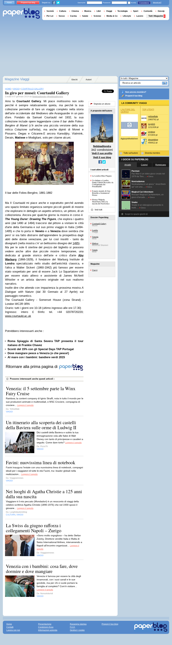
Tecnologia (122, 11)
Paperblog (21, 13)
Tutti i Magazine (155, 16)
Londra (95, 230)
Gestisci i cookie (77, 630)
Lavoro (139, 16)
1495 (76, 243)
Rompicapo (160, 165)
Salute (85, 16)
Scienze (97, 16)
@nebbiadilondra (55, 96)
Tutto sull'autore (130, 153)
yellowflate (153, 116)
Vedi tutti (98, 210)
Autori (89, 79)
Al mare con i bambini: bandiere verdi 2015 (36, 357)
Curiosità (148, 11)
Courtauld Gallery (99, 223)
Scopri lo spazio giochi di (136, 214)
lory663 (151, 124)
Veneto (95, 249)
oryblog (151, 132)
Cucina (73, 16)
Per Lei (50, 16)
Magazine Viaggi (17, 79)
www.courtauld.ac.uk (18, 316)
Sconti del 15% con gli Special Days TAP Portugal (41, 349)
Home (9, 3)
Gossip (161, 11)
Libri (99, 11)
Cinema (75, 11)
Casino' (144, 165)
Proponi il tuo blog (133, 96)
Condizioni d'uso (45, 627)
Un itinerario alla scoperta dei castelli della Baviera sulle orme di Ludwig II (41, 425)
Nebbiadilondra (39, 96)
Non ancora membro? (135, 92)
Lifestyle (127, 16)
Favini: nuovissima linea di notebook (40, 462)
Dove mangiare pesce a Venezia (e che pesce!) (38, 353)
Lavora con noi (13, 630)
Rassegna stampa (78, 624)
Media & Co (111, 16)
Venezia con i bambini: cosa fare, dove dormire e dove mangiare (42, 568)
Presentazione (44, 624)
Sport (135, 11)
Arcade (127, 165)
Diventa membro (152, 153)
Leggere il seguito (25, 405)
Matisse (95, 243)
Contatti (9, 627)
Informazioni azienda (47, 630)
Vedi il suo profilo (102, 153)
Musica (87, 11)
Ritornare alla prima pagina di (32, 366)
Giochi (74, 79)
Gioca (150, 176)
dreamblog (153, 140)
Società (50, 11)
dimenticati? (157, 2)
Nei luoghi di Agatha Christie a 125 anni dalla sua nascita (44, 494)
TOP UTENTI (148, 109)
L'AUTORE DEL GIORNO (128, 110)
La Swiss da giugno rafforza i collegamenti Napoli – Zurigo (33, 528)
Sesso (62, 16)
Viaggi (94, 270)
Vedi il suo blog (102, 157)
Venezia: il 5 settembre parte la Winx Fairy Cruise (40, 391)
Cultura (62, 11)
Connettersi (144, 3)
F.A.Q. (72, 627)
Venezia (95, 236)
